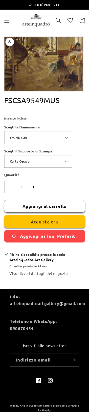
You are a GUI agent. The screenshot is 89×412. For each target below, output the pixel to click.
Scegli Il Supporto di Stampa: (28, 151)
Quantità (12, 174)
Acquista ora (44, 221)
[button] (7, 20)
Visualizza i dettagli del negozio (38, 273)
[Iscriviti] (73, 360)
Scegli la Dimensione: (22, 127)
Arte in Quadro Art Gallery (36, 405)
